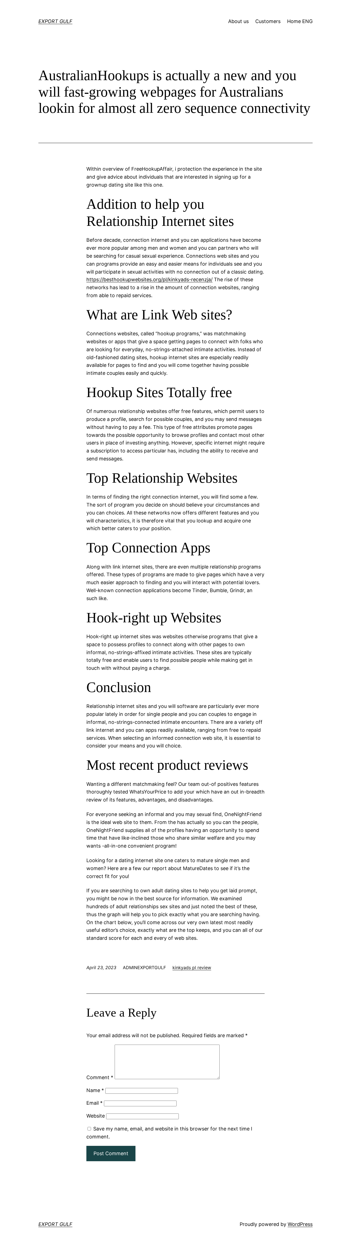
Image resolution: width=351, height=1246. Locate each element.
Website (95, 1116)
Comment (99, 1077)
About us (238, 21)
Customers (268, 21)
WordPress (300, 1224)
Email (94, 1103)
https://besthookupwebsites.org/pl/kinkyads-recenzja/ (149, 279)
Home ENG (300, 21)
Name (95, 1090)
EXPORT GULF (55, 21)
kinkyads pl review (191, 967)
